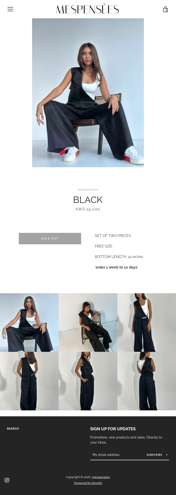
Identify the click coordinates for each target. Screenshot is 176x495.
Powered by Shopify (88, 483)
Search (13, 428)
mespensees (101, 477)
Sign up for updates (113, 428)
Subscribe (155, 455)
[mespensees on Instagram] (7, 480)
